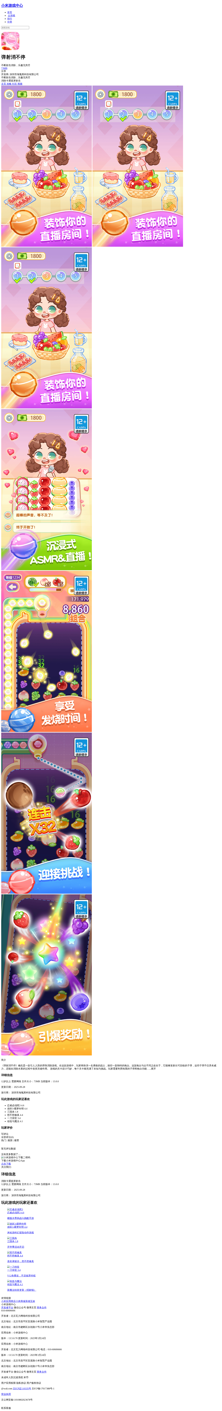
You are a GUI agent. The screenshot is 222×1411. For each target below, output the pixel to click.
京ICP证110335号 (22, 1388)
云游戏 (11, 15)
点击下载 (6, 1163)
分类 (9, 22)
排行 (9, 18)
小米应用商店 (8, 1301)
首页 (9, 12)
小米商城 (20, 1301)
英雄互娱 (30, 1301)
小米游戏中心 (12, 5)
